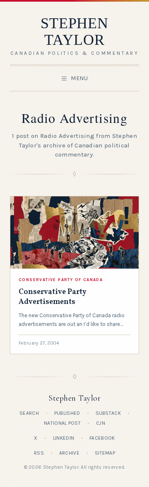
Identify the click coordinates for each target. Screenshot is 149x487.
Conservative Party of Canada (61, 279)
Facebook (102, 438)
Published (67, 413)
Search (29, 413)
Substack (108, 413)
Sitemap (105, 453)
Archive (69, 453)
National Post (62, 423)
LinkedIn (63, 438)
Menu (79, 78)
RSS (39, 453)
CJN (100, 423)
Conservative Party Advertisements (53, 297)
